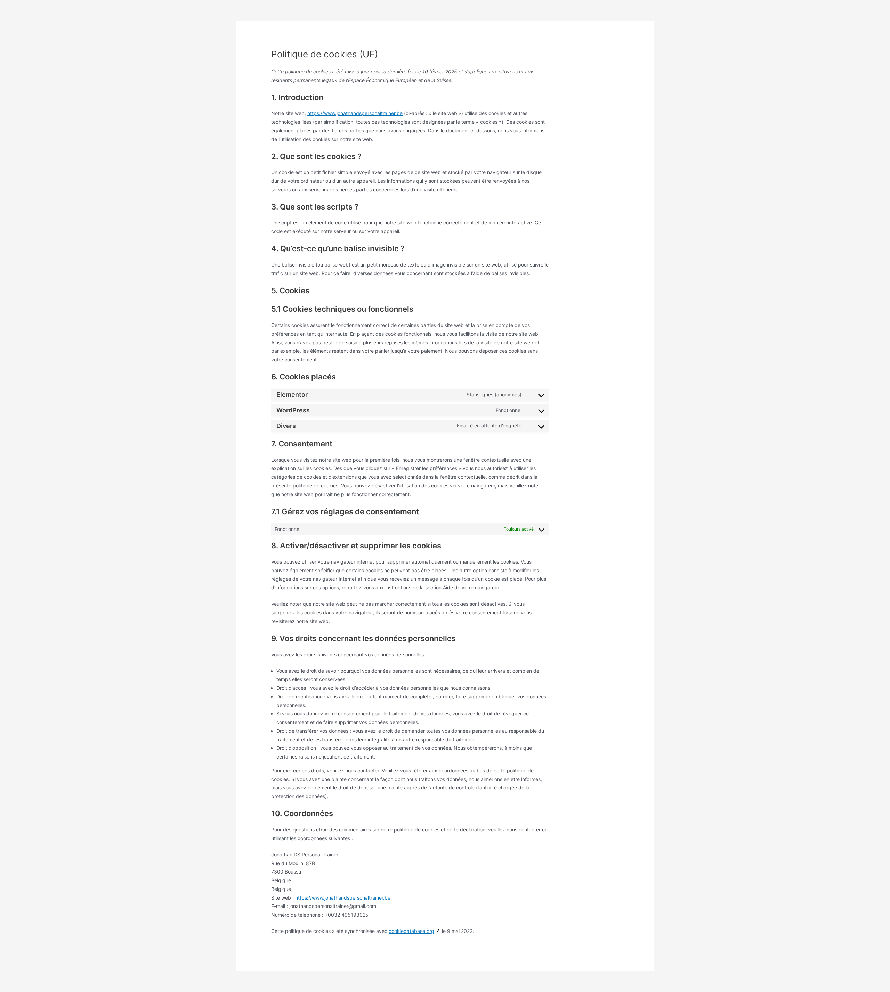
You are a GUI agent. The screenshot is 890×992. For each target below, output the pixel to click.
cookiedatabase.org (411, 931)
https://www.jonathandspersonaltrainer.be (355, 113)
